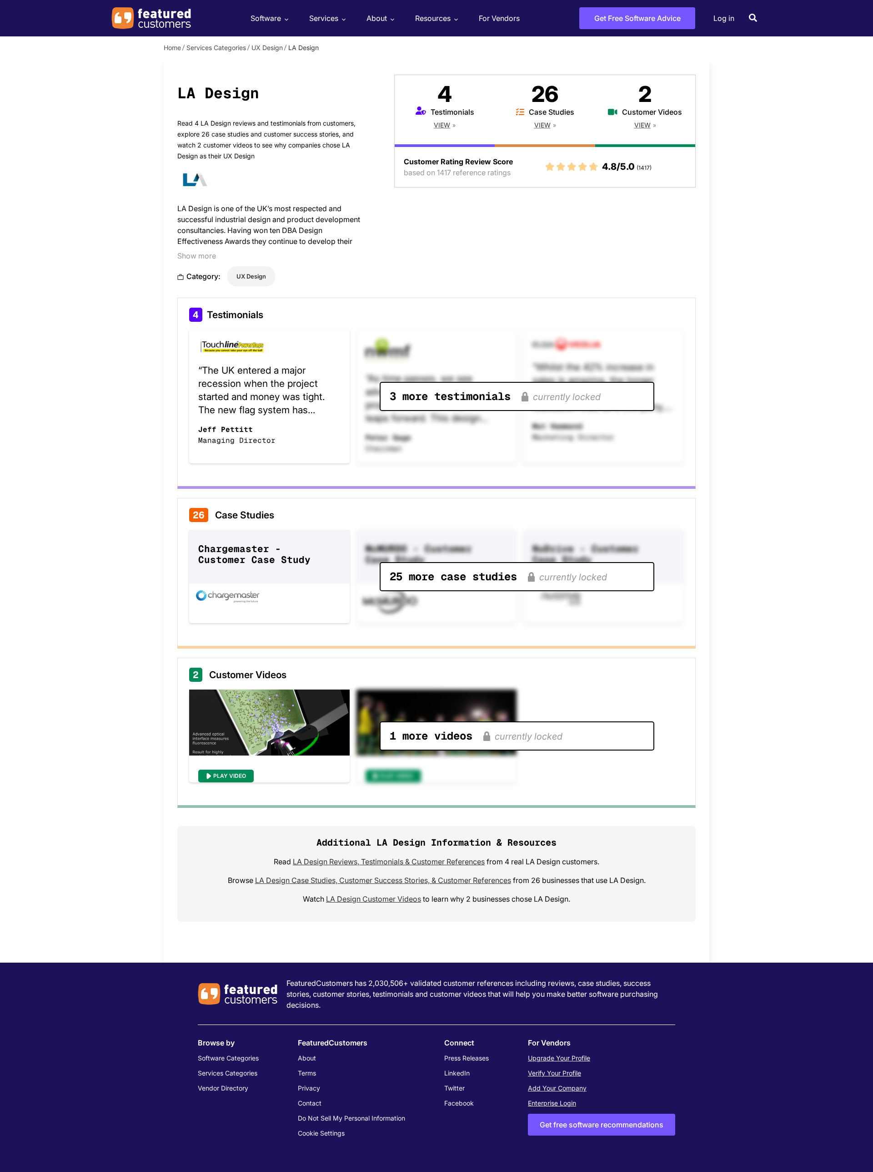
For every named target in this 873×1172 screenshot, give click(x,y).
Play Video (229, 775)
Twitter (454, 1088)
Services (323, 18)
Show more (196, 255)
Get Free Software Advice (637, 18)
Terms (307, 1073)
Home (172, 47)
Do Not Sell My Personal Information (351, 1118)
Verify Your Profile (554, 1073)
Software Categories (228, 1058)
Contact (309, 1103)
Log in (723, 18)
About (376, 18)
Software (266, 18)
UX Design (267, 47)
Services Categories (216, 47)
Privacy (309, 1088)
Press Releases (466, 1058)
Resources (433, 18)
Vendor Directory (223, 1088)
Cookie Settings (321, 1133)
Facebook (459, 1103)
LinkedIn (457, 1073)
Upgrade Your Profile (559, 1058)
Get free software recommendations (601, 1124)
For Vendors (499, 18)
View (442, 125)
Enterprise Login (552, 1103)
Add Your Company (557, 1088)
